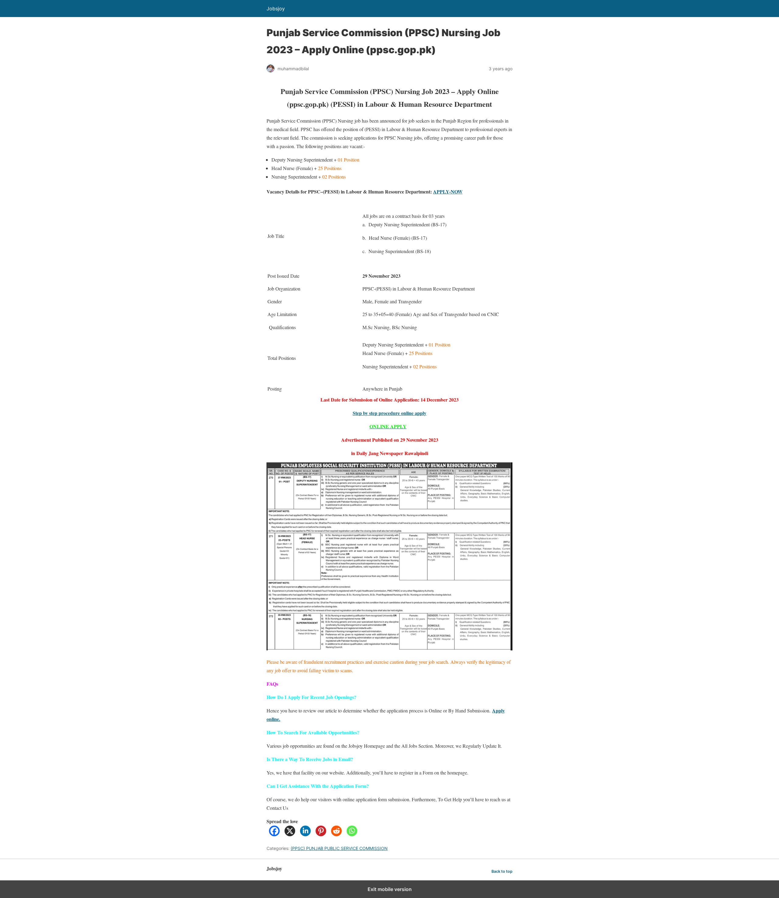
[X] (290, 834)
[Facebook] (274, 834)
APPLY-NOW (448, 191)
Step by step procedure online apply (389, 412)
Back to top (501, 871)
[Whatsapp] (352, 834)
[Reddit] (336, 834)
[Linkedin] (305, 834)
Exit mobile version (390, 889)
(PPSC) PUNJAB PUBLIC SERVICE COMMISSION (339, 848)
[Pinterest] (321, 834)
